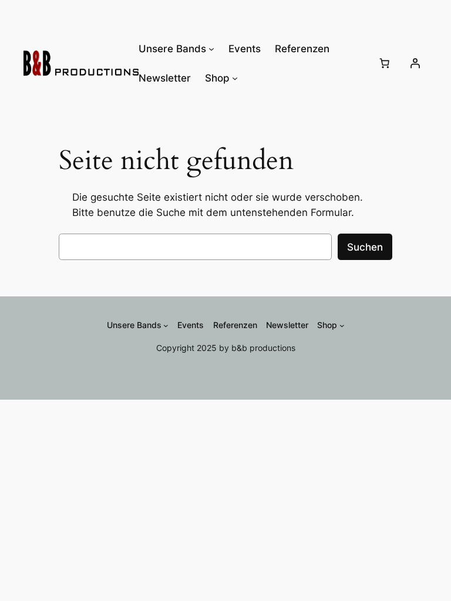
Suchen (365, 247)
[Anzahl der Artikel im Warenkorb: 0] (384, 63)
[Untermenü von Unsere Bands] (211, 49)
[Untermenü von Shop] (235, 78)
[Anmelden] (415, 63)
